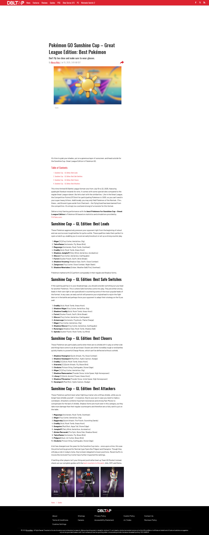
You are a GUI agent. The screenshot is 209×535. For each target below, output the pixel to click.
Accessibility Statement (104, 520)
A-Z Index (127, 520)
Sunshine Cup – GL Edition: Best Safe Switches (68, 176)
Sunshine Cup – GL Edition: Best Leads (66, 172)
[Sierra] (112, 496)
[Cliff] (87, 496)
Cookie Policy (129, 516)
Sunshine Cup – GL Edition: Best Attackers (67, 183)
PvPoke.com (56, 217)
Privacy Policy (100, 516)
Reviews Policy (150, 520)
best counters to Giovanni (93, 463)
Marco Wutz (55, 62)
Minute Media (29, 530)
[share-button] (122, 62)
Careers (81, 520)
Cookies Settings (59, 524)
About (54, 516)
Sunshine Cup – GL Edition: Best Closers (67, 180)
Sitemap (81, 516)
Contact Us (148, 516)
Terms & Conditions (60, 520)
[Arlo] (63, 496)
